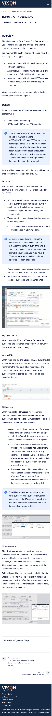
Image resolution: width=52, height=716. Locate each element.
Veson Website (7, 709)
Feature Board (7, 712)
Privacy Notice (7, 703)
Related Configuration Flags (16, 650)
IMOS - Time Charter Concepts (22, 11)
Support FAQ (6, 715)
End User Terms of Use (10, 706)
